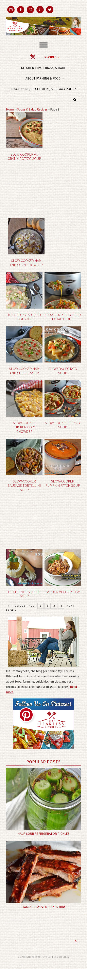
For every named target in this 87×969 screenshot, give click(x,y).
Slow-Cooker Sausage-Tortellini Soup (24, 485)
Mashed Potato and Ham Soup (24, 316)
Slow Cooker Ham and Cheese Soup (24, 370)
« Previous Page (21, 605)
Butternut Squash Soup (24, 594)
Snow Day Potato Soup (62, 370)
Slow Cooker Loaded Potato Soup (63, 316)
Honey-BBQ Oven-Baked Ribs (44, 907)
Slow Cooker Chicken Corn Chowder (24, 427)
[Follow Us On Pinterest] (43, 752)
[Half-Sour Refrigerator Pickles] (43, 799)
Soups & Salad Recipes (32, 109)
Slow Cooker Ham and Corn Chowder (26, 262)
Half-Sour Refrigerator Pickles (43, 834)
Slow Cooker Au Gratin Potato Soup (24, 156)
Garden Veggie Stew (63, 592)
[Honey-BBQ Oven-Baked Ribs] (43, 872)
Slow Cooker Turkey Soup (62, 425)
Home (10, 109)
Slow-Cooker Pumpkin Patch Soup (62, 483)
